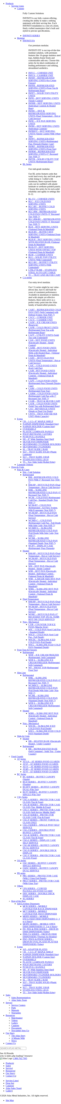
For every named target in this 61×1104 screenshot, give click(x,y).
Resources (10, 1015)
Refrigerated (28, 475)
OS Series (21, 860)
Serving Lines (17, 6)
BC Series (21, 774)
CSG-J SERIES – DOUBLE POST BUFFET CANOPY (39, 831)
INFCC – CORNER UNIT (40, 73)
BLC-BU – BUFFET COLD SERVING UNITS (41, 207)
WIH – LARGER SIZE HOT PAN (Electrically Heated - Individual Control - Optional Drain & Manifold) (44, 583)
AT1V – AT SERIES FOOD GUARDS (41, 766)
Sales (8, 995)
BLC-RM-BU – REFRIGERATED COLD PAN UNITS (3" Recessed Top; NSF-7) (44, 221)
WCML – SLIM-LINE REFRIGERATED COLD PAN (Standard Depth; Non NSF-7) (43, 540)
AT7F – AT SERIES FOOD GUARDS (40, 772)
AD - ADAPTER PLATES (35, 949)
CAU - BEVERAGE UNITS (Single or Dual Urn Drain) (41, 410)
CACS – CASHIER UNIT (40, 320)
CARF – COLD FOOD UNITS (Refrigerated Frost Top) (42, 389)
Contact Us (11, 1043)
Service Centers (18, 1005)
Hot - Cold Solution (31, 472)
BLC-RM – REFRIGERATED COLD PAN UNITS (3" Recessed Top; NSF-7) (44, 214)
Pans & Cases (23, 469)
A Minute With (18, 1038)
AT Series (21, 759)
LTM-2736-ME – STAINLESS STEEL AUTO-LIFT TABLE (42, 271)
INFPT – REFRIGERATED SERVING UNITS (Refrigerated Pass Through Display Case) (43, 141)
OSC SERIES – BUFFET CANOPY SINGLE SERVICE (40, 864)
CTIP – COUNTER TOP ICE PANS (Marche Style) (42, 625)
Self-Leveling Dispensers (28, 903)
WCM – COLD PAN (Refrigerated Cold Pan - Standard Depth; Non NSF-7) (44, 500)
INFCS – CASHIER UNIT (40, 75)
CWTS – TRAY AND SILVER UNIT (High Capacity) (42, 415)
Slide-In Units (23, 736)
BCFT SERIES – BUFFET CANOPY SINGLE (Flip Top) (40, 793)
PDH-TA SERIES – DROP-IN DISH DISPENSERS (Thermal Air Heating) (40, 935)
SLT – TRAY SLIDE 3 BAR (36, 457)
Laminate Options (25, 464)
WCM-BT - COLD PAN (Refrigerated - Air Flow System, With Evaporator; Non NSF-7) (43, 507)
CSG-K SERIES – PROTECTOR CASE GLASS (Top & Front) (41, 836)
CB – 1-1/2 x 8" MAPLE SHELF (38, 421)
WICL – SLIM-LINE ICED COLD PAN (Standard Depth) (44, 646)
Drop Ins (10, 1083)
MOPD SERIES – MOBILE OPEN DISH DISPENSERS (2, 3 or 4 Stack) (40, 925)
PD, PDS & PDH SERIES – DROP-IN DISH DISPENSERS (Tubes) (40, 930)
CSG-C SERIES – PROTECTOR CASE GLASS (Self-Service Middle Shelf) (41, 811)
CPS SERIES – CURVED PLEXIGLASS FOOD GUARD (37, 889)
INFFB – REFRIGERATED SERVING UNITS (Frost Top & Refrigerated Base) (43, 88)
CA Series (27, 277)
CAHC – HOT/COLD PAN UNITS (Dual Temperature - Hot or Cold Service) (44, 360)
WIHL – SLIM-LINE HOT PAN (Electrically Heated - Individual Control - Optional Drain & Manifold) (43, 593)
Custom (20, 8)
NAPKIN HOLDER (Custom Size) (39, 426)
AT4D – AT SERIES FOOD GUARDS (41, 769)
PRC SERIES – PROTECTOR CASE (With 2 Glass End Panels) (40, 877)
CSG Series (22, 797)
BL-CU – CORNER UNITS (41, 199)
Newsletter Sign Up (20, 1030)
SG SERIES (28, 898)
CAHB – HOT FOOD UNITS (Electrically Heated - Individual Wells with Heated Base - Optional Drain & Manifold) (43, 352)
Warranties (16, 1013)
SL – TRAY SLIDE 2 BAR (35, 449)
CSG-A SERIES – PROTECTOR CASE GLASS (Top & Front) (41, 800)
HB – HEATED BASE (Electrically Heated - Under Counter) (44, 742)
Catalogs (15, 1025)
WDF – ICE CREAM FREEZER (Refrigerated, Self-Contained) (43, 656)
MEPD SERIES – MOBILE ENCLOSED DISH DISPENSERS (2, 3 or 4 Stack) (41, 919)
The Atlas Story (18, 1035)
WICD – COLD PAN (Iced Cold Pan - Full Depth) (43, 635)
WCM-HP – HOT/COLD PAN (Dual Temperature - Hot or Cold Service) (43, 515)
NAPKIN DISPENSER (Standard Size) (41, 424)
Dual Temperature (31, 599)
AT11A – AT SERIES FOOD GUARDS (41, 761)
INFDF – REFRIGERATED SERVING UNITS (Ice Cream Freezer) (42, 80)
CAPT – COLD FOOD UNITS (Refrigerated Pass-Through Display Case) (44, 383)
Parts (13, 1008)
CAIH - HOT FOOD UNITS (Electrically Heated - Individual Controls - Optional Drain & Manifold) (42, 374)
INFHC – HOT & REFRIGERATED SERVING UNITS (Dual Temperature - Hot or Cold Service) (44, 115)
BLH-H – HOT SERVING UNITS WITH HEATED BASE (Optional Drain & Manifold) (44, 242)
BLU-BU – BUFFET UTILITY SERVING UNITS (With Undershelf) (43, 265)
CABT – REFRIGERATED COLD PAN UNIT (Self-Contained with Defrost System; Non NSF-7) (44, 312)
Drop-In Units (17, 467)
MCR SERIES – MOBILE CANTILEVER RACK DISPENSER (40, 907)
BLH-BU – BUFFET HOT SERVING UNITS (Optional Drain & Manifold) (44, 234)
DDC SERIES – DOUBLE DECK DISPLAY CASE (39, 894)
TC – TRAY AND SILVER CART (44, 275)
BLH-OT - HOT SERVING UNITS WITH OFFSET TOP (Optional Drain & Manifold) (42, 249)
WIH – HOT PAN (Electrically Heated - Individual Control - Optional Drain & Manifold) (42, 573)
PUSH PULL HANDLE (34, 436)
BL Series (27, 164)
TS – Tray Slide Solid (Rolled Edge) (39, 462)
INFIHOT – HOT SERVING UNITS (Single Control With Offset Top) (44, 133)
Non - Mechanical (31, 622)
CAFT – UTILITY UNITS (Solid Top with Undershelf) (43, 336)
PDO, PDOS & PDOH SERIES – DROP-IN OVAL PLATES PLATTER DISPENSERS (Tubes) (40, 942)
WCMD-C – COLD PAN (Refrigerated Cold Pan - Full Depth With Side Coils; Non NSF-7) (44, 523)
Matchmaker (17, 1018)
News (14, 1041)
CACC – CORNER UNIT (40, 317)
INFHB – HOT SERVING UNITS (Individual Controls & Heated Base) (44, 106)
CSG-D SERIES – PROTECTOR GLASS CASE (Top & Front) (38, 816)
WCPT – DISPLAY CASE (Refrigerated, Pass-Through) (41, 547)
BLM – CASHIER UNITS (40, 255)
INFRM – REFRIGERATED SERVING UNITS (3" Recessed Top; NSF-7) (43, 154)
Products (9, 3)
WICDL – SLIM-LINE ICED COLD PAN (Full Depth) (41, 641)
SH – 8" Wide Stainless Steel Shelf (38, 439)
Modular (21, 38)
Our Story (10, 1033)
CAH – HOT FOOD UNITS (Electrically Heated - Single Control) (41, 342)
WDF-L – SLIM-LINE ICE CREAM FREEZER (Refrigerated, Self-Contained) (44, 662)
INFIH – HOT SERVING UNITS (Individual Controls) (43, 127)
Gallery (14, 1023)
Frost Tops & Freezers (27, 650)
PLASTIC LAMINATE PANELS (38, 431)
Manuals (15, 1010)
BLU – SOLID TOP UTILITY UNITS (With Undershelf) (42, 258)
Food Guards (17, 756)
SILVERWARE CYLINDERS (37, 447)
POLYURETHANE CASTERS (37, 434)
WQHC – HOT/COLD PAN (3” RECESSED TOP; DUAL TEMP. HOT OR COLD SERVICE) (43, 617)
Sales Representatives (21, 997)
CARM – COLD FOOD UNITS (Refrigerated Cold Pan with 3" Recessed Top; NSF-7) (43, 396)
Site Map (10, 1100)
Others (20, 886)
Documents (16, 1028)
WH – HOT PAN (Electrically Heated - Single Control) (42, 567)
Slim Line (21, 673)
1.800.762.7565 (20, 1058)
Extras (20, 419)
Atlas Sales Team (19, 1000)
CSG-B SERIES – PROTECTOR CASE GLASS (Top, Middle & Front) (41, 805)
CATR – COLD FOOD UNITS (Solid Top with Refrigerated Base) (44, 404)
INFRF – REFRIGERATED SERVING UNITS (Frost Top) (42, 147)
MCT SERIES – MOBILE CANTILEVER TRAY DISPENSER (40, 912)
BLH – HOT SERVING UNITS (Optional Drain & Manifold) (43, 228)
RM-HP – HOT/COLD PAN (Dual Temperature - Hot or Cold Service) (44, 486)
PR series (21, 873)
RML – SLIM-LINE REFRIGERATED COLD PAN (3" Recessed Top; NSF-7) (44, 492)
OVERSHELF (29, 429)
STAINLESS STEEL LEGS (36, 459)
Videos (14, 1020)
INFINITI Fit (29, 40)
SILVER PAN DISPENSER (36, 442)
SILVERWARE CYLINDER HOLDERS (42, 444)
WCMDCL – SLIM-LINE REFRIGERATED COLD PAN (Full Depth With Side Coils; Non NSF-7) (43, 532)
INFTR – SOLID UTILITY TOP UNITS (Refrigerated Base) (43, 160)
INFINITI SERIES (31, 35)
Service (9, 1002)
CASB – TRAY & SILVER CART (44, 401)
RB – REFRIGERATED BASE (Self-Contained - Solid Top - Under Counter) (44, 751)
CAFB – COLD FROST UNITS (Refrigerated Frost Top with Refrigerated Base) (43, 330)
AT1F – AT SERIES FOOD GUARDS (40, 764)
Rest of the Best (18, 901)
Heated (26, 551)
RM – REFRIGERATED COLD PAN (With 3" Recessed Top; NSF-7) (44, 480)
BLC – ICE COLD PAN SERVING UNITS (39, 202)
